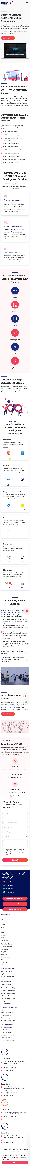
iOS (2, 922)
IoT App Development (7, 996)
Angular (3, 935)
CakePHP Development (7, 1040)
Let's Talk (6, 38)
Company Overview (6, 946)
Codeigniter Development (8, 1035)
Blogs (2, 959)
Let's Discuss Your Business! (14, 898)
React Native (4, 930)
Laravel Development (7, 1027)
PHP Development (6, 981)
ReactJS (3, 937)
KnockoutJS (4, 940)
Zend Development (6, 1032)
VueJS (2, 932)
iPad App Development (7, 1001)
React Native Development (8, 998)
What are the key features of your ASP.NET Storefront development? (12, 611)
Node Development (6, 979)
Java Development (6, 984)
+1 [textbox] (3, 823)
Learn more (5, 1159)
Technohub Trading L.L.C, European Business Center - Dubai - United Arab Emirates (14, 1088)
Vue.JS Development (6, 1015)
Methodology (4, 954)
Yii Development (5, 1037)
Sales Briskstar (9, 885)
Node (2, 927)
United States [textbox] (6, 836)
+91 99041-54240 (10, 892)
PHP (2, 919)
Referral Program (6, 965)
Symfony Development (7, 1030)
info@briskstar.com (11, 882)
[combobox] (5, 822)
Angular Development (7, 1010)
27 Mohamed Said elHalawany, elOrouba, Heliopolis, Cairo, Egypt (14, 1136)
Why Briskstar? (5, 949)
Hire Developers (14, 909)
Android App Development (8, 993)
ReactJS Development (7, 1012)
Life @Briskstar (5, 952)
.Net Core (3, 917)
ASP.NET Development (7, 971)
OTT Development (6, 1003)
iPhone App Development (8, 990)
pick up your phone (11, 707)
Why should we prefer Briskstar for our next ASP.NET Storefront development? (12, 659)
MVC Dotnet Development (8, 1020)
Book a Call (14, 904)
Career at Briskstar (6, 957)
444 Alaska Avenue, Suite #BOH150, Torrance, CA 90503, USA (15, 1113)
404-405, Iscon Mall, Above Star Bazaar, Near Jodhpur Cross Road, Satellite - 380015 (14, 1063)
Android (3, 924)
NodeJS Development (7, 1018)
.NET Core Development (7, 976)
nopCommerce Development (9, 974)
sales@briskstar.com (10, 1067)
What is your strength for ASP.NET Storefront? (12, 652)
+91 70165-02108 (10, 888)
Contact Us (4, 962)
